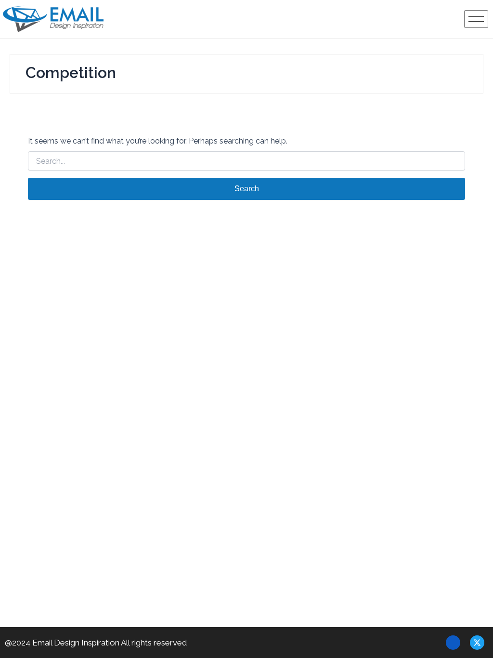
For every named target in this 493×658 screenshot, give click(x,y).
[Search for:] (246, 161)
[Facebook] (453, 642)
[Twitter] (477, 642)
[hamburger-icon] (476, 19)
